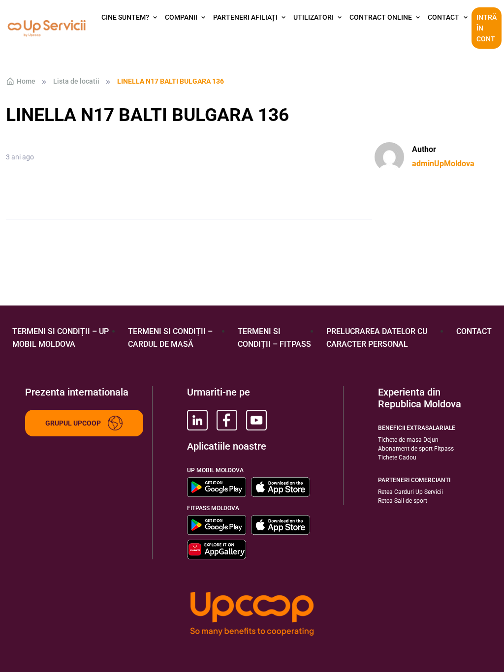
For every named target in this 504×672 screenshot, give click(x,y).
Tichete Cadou (397, 457)
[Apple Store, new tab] (280, 487)
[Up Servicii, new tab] (197, 420)
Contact (443, 17)
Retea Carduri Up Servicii (410, 492)
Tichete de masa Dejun (408, 439)
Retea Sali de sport (402, 500)
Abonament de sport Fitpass (416, 448)
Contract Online (380, 17)
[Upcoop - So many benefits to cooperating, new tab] (252, 615)
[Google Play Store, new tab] (216, 487)
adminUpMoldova (443, 163)
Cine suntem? (125, 17)
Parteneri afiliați (245, 17)
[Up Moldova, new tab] (227, 420)
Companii (181, 17)
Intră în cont (486, 28)
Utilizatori (313, 17)
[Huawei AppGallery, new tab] (216, 549)
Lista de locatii (76, 81)
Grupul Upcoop (73, 423)
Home (26, 81)
